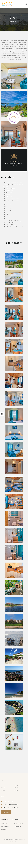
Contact (16, 790)
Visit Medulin (4, 823)
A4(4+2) (16, 787)
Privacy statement (18, 823)
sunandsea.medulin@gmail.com (14, 163)
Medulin (3, 790)
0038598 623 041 (14, 165)
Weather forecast (5, 826)
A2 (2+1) (16, 785)
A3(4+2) (3, 787)
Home (11, 21)
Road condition (4, 829)
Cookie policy (17, 826)
